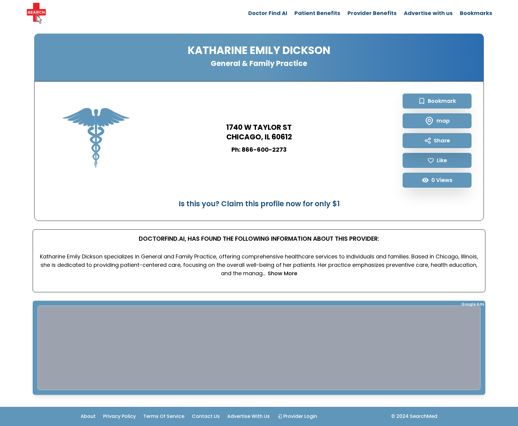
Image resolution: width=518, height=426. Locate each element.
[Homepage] (36, 13)
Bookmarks (476, 13)
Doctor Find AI (267, 13)
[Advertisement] (217, 348)
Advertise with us (428, 13)
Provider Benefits (372, 13)
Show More (282, 273)
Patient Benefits (317, 13)
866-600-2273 (264, 149)
